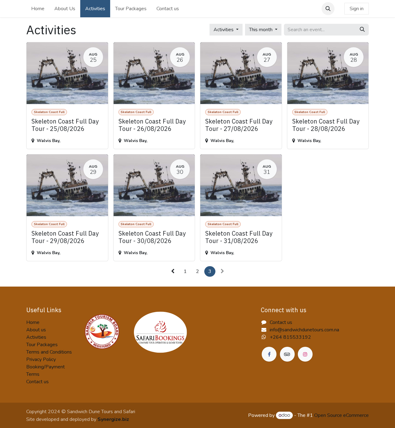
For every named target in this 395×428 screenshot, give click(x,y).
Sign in (357, 8)
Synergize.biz (113, 419)
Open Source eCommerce (341, 415)
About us (36, 329)
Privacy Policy (41, 359)
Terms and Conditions (49, 352)
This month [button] (261, 29)
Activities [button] (224, 29)
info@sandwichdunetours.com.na (304, 329)
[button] (328, 8)
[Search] (362, 30)
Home (33, 322)
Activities (36, 337)
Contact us (37, 381)
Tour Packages (42, 344)
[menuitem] (37, 8)
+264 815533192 (290, 337)
